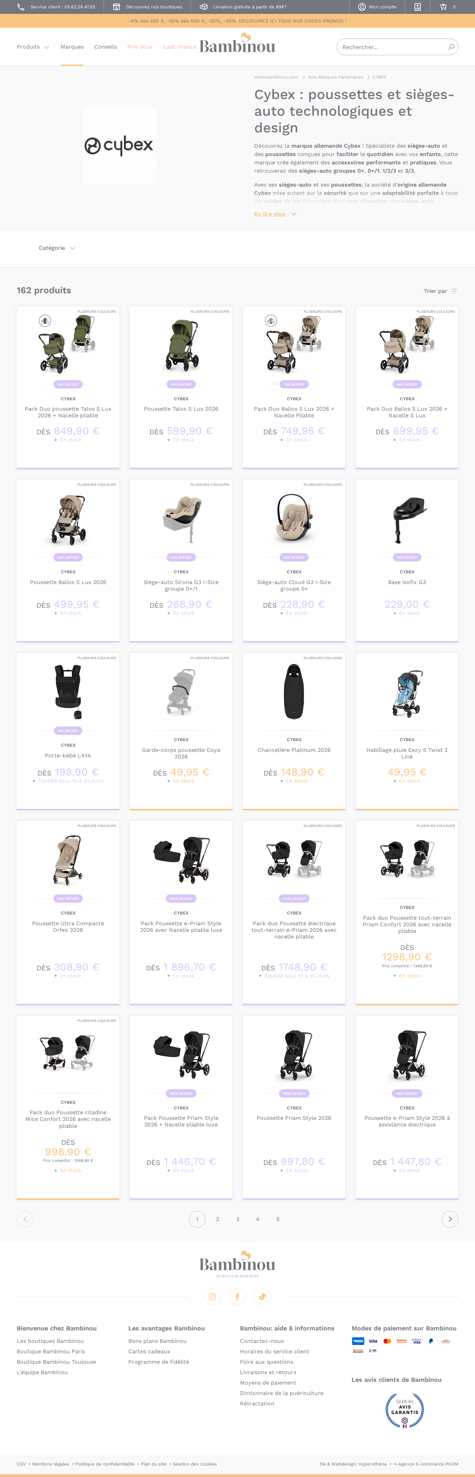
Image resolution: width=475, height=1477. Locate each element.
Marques (72, 46)
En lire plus (269, 214)
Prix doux (140, 46)
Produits (28, 46)
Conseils (105, 46)
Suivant (450, 1219)
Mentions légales (50, 1464)
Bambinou (237, 46)
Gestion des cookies (195, 1464)
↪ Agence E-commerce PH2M (425, 1464)
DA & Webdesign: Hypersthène (353, 1464)
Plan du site (154, 1464)
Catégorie (52, 248)
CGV (21, 1464)
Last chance (179, 46)
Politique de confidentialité (105, 1464)
